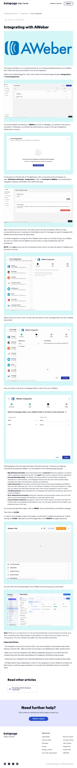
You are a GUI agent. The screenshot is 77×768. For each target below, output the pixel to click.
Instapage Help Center (11, 13)
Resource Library (68, 737)
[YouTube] (17, 764)
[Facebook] (9, 764)
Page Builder (46, 737)
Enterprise (45, 743)
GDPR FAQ (66, 753)
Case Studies (67, 743)
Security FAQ (67, 749)
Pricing (44, 746)
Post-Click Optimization (49, 753)
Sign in (68, 3)
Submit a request (56, 3)
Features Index (46, 740)
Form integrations (36, 13)
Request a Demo (47, 749)
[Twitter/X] (13, 764)
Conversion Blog (68, 740)
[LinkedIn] (5, 764)
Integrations (24, 13)
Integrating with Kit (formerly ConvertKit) (21, 689)
